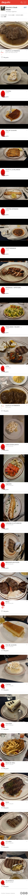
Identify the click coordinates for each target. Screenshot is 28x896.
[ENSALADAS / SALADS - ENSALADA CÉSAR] (14, 311)
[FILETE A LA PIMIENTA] (14, 35)
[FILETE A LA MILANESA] (14, 154)
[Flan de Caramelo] (14, 115)
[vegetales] (14, 468)
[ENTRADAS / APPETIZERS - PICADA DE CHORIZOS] (14, 272)
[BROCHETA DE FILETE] (14, 547)
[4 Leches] (14, 75)
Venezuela (8, 893)
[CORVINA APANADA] (14, 193)
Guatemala (13, 893)
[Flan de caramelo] (14, 629)
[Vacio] (14, 786)
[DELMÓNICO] (14, 865)
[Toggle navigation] (25, 2)
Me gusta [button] (6, 57)
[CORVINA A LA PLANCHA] (14, 508)
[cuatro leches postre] (14, 429)
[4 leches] (14, 669)
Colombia (3, 893)
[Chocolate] (14, 708)
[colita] (14, 351)
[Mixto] (14, 586)
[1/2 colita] (14, 826)
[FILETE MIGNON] (14, 233)
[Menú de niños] (14, 747)
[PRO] (3, 92)
